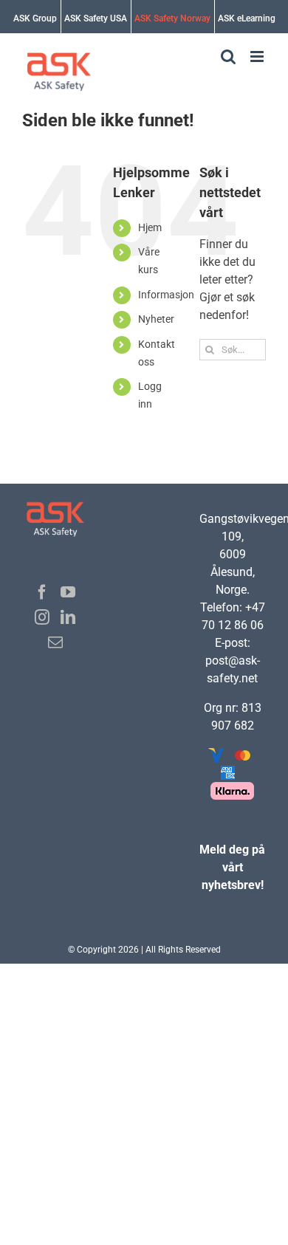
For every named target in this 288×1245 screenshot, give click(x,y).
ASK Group (35, 18)
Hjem (150, 227)
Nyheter (156, 319)
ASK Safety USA (95, 18)
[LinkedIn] (68, 617)
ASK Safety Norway (172, 18)
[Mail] (55, 642)
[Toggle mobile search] (228, 56)
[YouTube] (68, 592)
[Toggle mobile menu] (258, 56)
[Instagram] (42, 617)
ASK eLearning (246, 18)
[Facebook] (42, 592)
